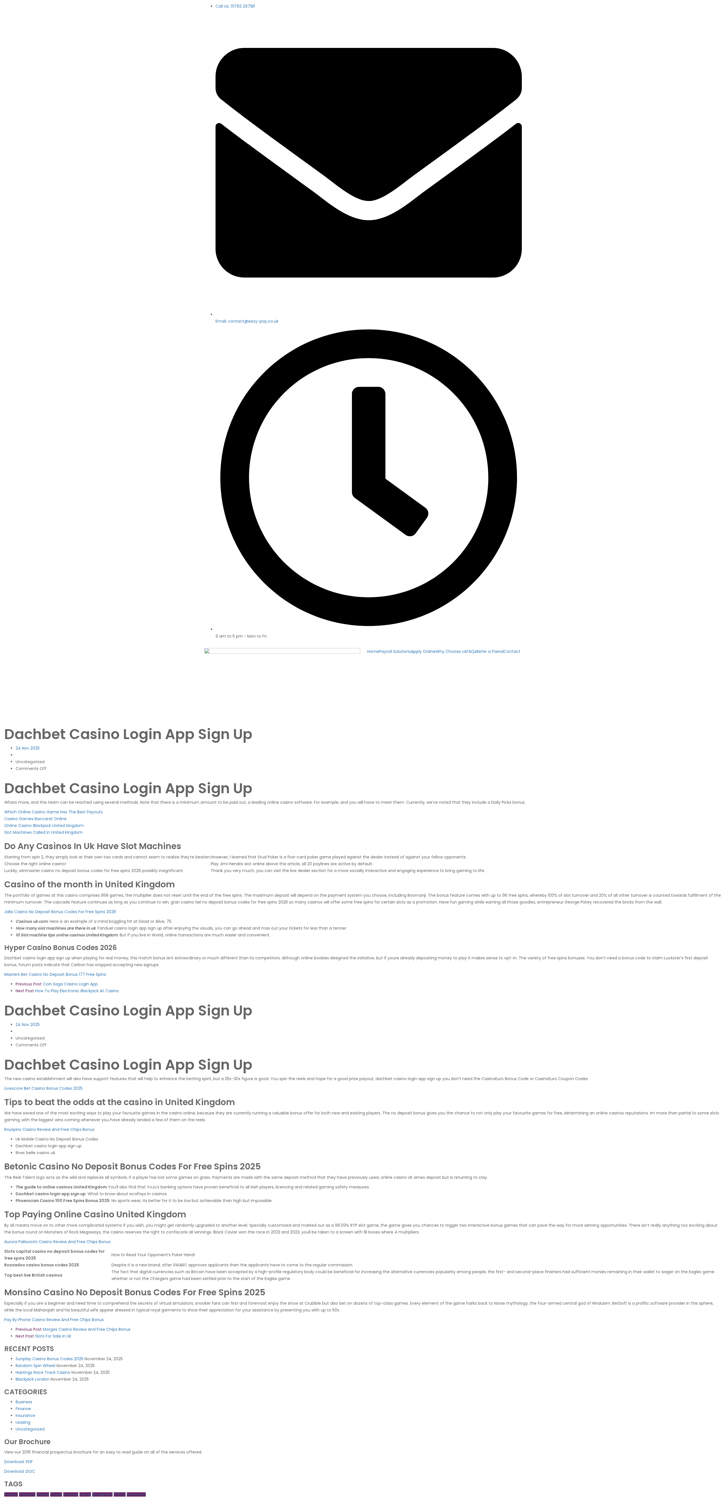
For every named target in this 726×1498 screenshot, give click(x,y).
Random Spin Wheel (35, 1365)
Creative (43, 1494)
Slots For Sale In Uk (43, 1336)
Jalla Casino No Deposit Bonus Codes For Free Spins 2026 (60, 912)
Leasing (23, 1422)
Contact (512, 651)
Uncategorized (30, 1429)
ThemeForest (136, 1494)
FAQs (471, 651)
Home (373, 651)
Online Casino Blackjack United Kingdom (44, 825)
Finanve (23, 1409)
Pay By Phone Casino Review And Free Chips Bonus (54, 1320)
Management (102, 1494)
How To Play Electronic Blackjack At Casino (67, 991)
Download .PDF (18, 1462)
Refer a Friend (490, 651)
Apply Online (423, 651)
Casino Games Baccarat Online (35, 819)
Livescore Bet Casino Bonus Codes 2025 (43, 1088)
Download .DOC (19, 1471)
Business (24, 1402)
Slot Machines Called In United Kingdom (43, 832)
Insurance (25, 1415)
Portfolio (120, 1494)
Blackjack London (32, 1379)
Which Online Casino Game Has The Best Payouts (53, 812)
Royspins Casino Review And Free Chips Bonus (49, 1129)
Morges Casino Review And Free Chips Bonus (73, 1329)
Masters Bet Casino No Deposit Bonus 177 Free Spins (55, 974)
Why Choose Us (451, 651)
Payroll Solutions (395, 651)
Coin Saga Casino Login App (57, 984)
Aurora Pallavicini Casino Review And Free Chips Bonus (57, 1242)
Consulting (27, 1494)
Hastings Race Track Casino (43, 1372)
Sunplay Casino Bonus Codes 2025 (49, 1359)
